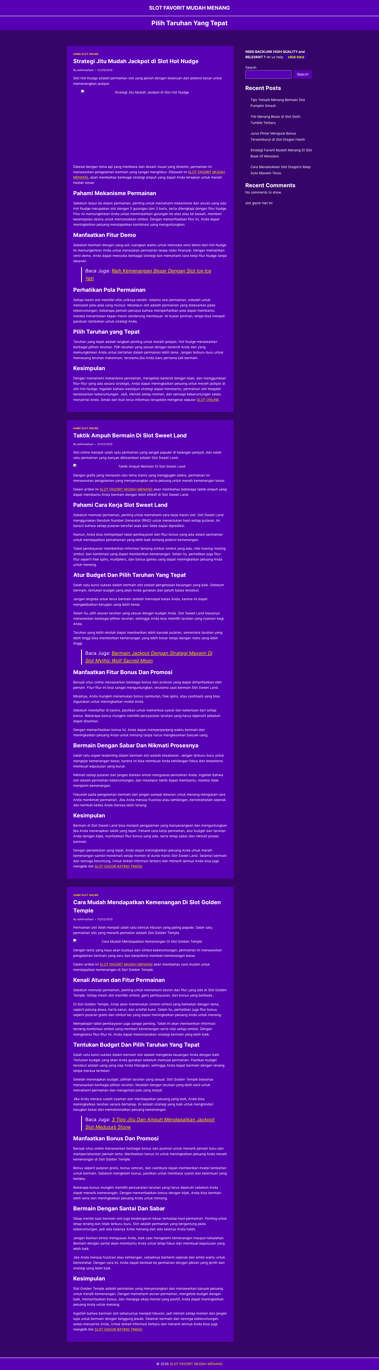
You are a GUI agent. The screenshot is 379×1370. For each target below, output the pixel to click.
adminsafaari (85, 70)
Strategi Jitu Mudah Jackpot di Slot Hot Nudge (136, 61)
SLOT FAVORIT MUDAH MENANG (196, 1364)
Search (250, 67)
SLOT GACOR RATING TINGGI (118, 866)
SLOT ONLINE (208, 400)
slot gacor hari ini (258, 203)
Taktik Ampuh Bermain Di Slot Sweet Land (130, 435)
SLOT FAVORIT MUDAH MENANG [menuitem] (126, 489)
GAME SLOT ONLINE (86, 53)
